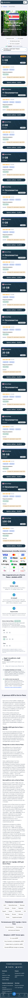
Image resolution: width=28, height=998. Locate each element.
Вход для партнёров (19, 985)
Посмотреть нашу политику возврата (13, 693)
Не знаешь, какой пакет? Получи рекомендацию (12, 49)
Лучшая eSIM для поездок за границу (14, 953)
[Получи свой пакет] (14, 994)
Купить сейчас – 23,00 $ (14, 346)
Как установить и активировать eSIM (14, 947)
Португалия (18, 917)
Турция (4, 917)
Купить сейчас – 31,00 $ (14, 413)
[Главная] (5, 2)
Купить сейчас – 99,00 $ (14, 552)
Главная (5, 6)
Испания (7, 914)
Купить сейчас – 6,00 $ (14, 147)
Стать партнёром (19, 987)
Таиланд (7, 920)
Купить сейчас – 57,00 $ (14, 483)
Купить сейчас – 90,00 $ (14, 517)
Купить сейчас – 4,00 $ (14, 82)
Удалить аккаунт (5, 977)
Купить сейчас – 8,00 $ (14, 180)
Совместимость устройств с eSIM (14, 950)
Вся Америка (19, 933)
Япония (14, 920)
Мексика (21, 920)
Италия (14, 914)
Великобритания (13, 911)
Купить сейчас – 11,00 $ (14, 212)
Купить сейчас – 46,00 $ (14, 448)
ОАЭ (25, 917)
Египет (8, 923)
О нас (3, 973)
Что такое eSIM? (14, 944)
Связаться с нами (6, 975)
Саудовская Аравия (17, 923)
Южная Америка (9, 933)
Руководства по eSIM (19, 973)
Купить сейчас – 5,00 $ (14, 115)
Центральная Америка (14, 936)
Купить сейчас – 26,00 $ (14, 381)
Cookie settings (5, 979)
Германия (20, 914)
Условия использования (7, 985)
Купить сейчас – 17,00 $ (14, 279)
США (4, 911)
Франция (22, 911)
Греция (10, 917)
